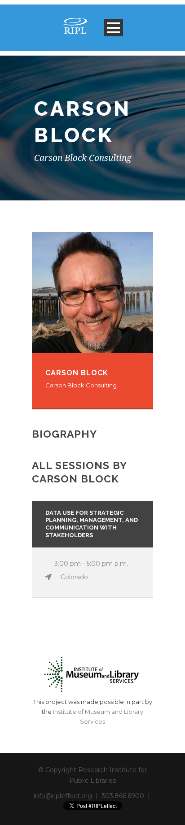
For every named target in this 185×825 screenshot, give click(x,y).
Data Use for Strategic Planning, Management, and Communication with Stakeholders (91, 524)
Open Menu (113, 27)
